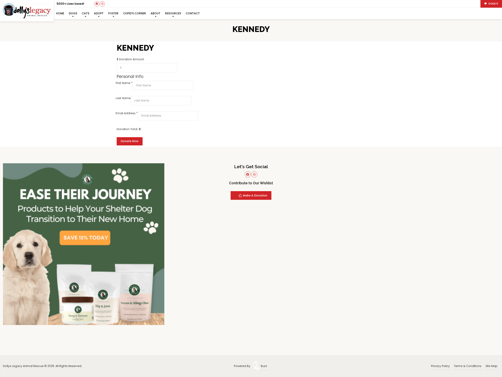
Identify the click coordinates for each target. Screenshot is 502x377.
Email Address (127, 113)
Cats (85, 13)
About (155, 13)
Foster (113, 13)
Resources (173, 13)
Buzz (264, 366)
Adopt (99, 13)
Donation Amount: (132, 59)
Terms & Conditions (467, 366)
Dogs (73, 13)
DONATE (493, 3)
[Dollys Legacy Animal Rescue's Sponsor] (83, 244)
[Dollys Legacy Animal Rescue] (26, 10)
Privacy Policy (440, 366)
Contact (193, 13)
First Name (124, 83)
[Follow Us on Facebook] (96, 3)
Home (60, 13)
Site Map (491, 366)
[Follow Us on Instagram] (102, 3)
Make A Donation (254, 195)
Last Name (123, 98)
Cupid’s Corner (134, 13)
